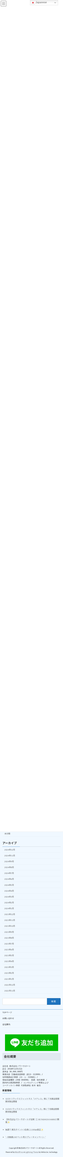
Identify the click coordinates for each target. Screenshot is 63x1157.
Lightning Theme (31, 1152)
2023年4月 (9, 961)
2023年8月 (9, 938)
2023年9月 (9, 932)
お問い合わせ (8, 1018)
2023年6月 (9, 949)
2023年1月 (9, 979)
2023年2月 (9, 973)
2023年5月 (9, 955)
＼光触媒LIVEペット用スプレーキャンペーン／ (25, 1137)
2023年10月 (9, 926)
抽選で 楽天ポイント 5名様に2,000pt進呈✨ (24, 1129)
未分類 (7, 833)
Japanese (41, 2)
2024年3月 (9, 897)
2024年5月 (9, 885)
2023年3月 (9, 967)
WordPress (19, 1152)
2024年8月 (9, 867)
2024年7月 (9, 873)
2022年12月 (9, 985)
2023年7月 (9, 944)
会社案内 (6, 1024)
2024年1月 (9, 908)
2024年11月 (9, 855)
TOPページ (7, 1012)
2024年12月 (9, 850)
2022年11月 (9, 991)
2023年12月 (9, 914)
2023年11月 (9, 920)
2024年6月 (9, 879)
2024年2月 (9, 902)
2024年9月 (9, 861)
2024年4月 (9, 891)
